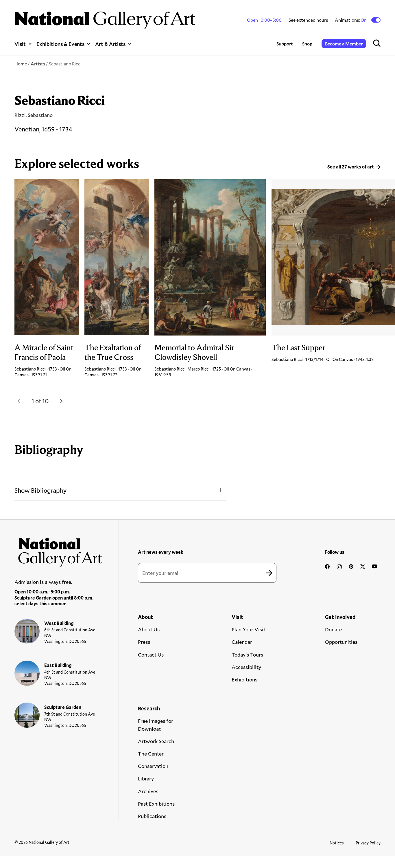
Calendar (242, 641)
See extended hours (308, 20)
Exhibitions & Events (60, 43)
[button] (19, 401)
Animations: (351, 20)
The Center (151, 753)
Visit (20, 43)
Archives (148, 791)
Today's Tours (247, 654)
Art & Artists (110, 43)
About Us (149, 629)
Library (146, 778)
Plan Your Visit (248, 629)
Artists (38, 64)
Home (20, 64)
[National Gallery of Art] (58, 550)
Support (284, 44)
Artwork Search (156, 741)
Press (144, 641)
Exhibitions (244, 679)
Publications (152, 816)
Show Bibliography (40, 490)
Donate (333, 629)
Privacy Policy (368, 843)
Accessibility (246, 666)
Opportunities (341, 641)
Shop (307, 44)
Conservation (153, 765)
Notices (337, 843)
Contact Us (151, 654)
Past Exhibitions (156, 803)
